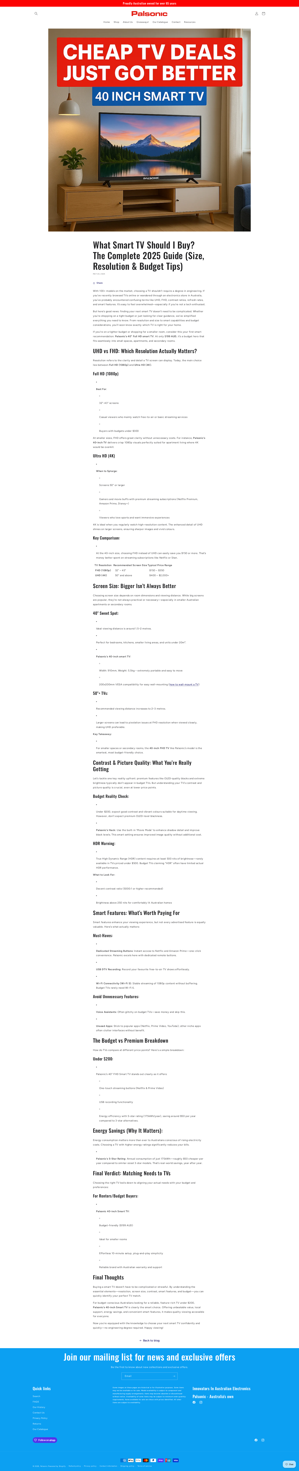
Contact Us (39, 1413)
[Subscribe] (174, 1376)
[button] (36, 13)
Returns (37, 1423)
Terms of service (145, 1466)
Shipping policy (127, 1466)
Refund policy (75, 1466)
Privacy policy (90, 1466)
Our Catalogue (40, 1429)
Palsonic (44, 1466)
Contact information (108, 1466)
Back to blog (151, 1340)
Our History (39, 1407)
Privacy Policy (40, 1418)
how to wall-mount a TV (184, 684)
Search (36, 1396)
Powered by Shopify (57, 1466)
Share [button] (100, 283)
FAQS (36, 1401)
